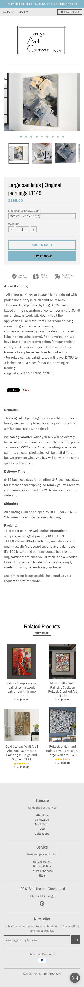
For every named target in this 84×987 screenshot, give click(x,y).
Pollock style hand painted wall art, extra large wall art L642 (62, 750)
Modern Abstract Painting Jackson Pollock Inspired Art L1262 (62, 689)
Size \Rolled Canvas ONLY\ (24, 210)
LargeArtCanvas (51, 974)
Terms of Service (42, 871)
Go (75, 940)
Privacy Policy (42, 866)
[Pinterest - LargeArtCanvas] (42, 903)
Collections (42, 833)
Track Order (42, 824)
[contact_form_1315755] (75, 978)
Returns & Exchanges (42, 896)
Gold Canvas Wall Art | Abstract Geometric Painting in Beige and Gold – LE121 (21, 752)
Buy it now (42, 256)
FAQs (42, 829)
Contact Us (42, 820)
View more (42, 633)
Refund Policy (42, 861)
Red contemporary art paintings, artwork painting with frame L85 (21, 689)
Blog (42, 875)
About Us (42, 815)
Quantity (14, 223)
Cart (71, 12)
